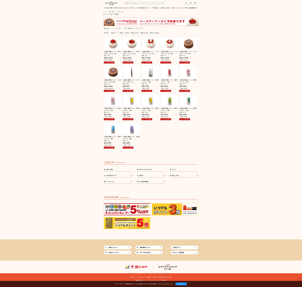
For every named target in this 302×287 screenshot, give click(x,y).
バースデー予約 (119, 11)
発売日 (127, 33)
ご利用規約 (163, 280)
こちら (163, 284)
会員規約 (154, 277)
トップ (105, 11)
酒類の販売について (141, 280)
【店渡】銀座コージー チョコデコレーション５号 (112, 81)
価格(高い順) (144, 33)
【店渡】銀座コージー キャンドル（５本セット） (131, 81)
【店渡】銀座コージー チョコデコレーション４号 (188, 53)
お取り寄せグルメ (143, 8)
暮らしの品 (166, 8)
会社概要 (148, 277)
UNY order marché (122, 8)
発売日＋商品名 (154, 33)
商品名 (122, 33)
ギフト (133, 8)
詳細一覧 (130, 28)
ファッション (177, 8)
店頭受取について (145, 247)
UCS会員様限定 (191, 8)
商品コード (114, 33)
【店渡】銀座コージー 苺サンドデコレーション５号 (131, 53)
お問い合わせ (141, 277)
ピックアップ (139, 28)
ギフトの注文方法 (145, 252)
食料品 (155, 8)
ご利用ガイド (176, 247)
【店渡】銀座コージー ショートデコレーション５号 (169, 53)
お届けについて (113, 247)
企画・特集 (110, 8)
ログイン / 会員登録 (178, 252)
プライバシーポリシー (153, 280)
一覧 (124, 28)
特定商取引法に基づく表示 (165, 277)
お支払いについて (113, 252)
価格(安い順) (135, 33)
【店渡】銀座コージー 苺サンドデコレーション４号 (112, 53)
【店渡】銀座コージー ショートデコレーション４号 (150, 53)
